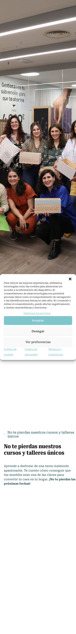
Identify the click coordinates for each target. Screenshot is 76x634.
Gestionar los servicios (37, 313)
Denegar (38, 331)
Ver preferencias (38, 342)
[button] (70, 279)
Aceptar (38, 320)
